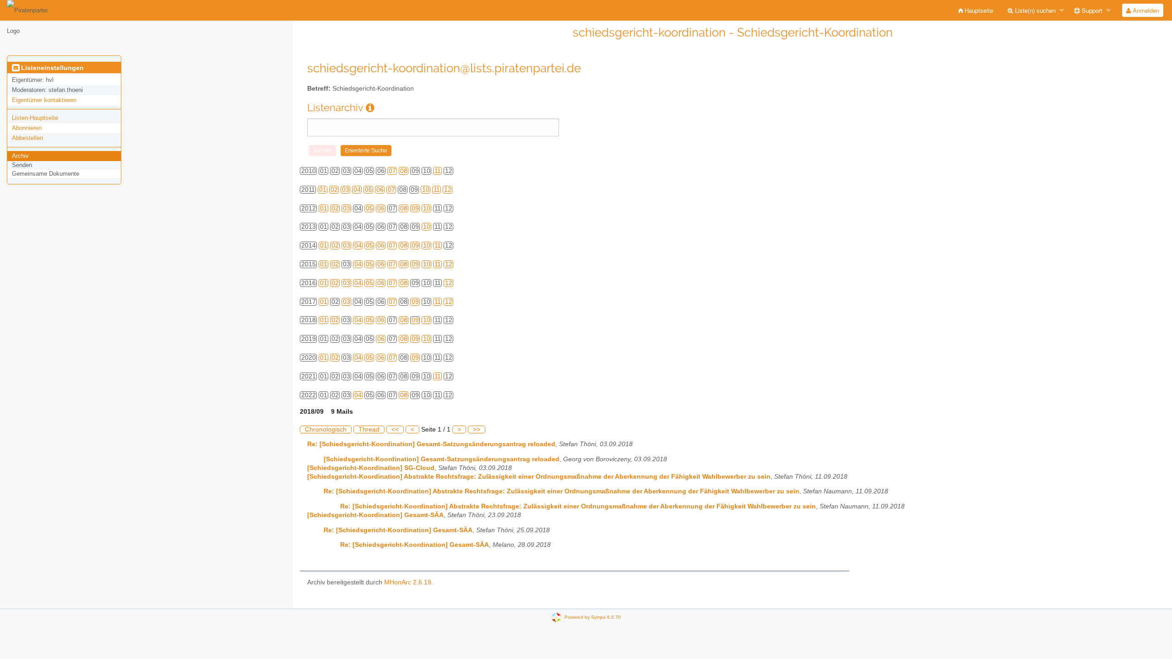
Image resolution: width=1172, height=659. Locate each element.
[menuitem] (975, 10)
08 (403, 170)
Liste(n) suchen (1034, 10)
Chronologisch (326, 429)
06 (380, 189)
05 (368, 189)
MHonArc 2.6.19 (407, 582)
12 (447, 189)
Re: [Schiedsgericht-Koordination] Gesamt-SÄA (398, 530)
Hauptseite (978, 10)
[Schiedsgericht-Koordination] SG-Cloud (370, 468)
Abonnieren (27, 127)
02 (334, 189)
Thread (369, 429)
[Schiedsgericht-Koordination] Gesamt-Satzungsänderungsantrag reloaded (441, 459)
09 (415, 208)
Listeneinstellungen (51, 67)
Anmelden (1145, 10)
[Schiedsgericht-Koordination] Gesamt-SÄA (375, 515)
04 (357, 189)
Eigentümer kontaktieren (44, 100)
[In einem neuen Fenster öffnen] (370, 107)
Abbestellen (27, 138)
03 (345, 189)
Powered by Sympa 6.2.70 (592, 616)
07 (392, 170)
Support (1091, 10)
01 (322, 189)
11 (437, 170)
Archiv (20, 155)
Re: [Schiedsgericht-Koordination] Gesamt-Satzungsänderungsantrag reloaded (431, 444)
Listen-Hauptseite (35, 117)
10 (425, 189)
